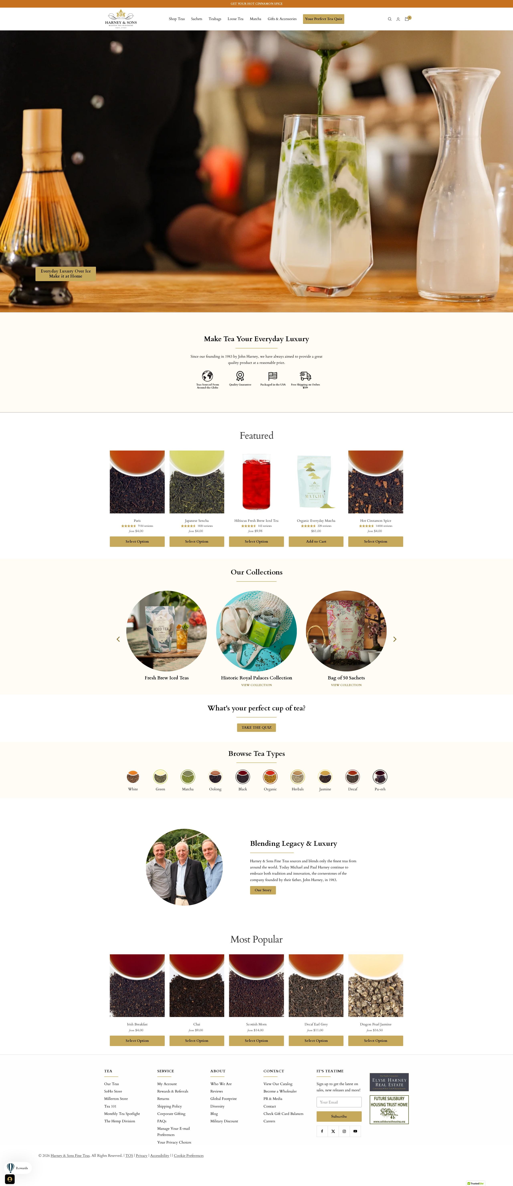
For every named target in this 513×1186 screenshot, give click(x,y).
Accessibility (159, 1155)
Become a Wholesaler (280, 1091)
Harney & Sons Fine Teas (70, 1155)
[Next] (394, 639)
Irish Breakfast (137, 1024)
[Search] (390, 19)
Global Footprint (223, 1098)
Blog (214, 1113)
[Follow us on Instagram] (344, 1131)
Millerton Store (116, 1098)
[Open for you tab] (10, 1179)
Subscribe (339, 1116)
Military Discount (224, 1121)
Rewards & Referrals (172, 1091)
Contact (270, 1106)
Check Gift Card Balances (283, 1113)
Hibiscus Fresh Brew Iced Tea (256, 520)
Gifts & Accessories (282, 18)
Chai (196, 1024)
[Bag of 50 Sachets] (346, 631)
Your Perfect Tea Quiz (323, 18)
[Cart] (407, 19)
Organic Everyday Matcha (316, 520)
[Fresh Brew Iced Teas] (166, 637)
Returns (163, 1098)
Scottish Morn (256, 1024)
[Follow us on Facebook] (322, 1131)
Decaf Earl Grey (316, 1024)
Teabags (215, 18)
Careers (269, 1121)
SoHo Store (113, 1091)
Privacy (141, 1155)
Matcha (255, 18)
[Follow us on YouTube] (355, 1131)
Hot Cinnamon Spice (375, 520)
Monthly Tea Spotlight (122, 1113)
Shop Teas (177, 18)
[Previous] (118, 639)
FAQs (161, 1121)
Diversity (217, 1106)
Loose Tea (235, 18)
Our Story (263, 889)
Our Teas (111, 1083)
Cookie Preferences (189, 1155)
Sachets (196, 18)
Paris (137, 520)
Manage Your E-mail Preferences (173, 1131)
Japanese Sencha (197, 520)
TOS (129, 1155)
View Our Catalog (278, 1083)
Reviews (216, 1091)
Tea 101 (110, 1106)
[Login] (398, 19)
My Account (167, 1083)
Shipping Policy (169, 1106)
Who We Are (221, 1083)
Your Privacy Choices (174, 1142)
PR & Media (273, 1098)
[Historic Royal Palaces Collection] (256, 631)
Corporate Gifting (171, 1113)
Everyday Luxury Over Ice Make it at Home (66, 274)
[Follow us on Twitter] (333, 1131)
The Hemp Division (119, 1121)
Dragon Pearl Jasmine (376, 1024)
